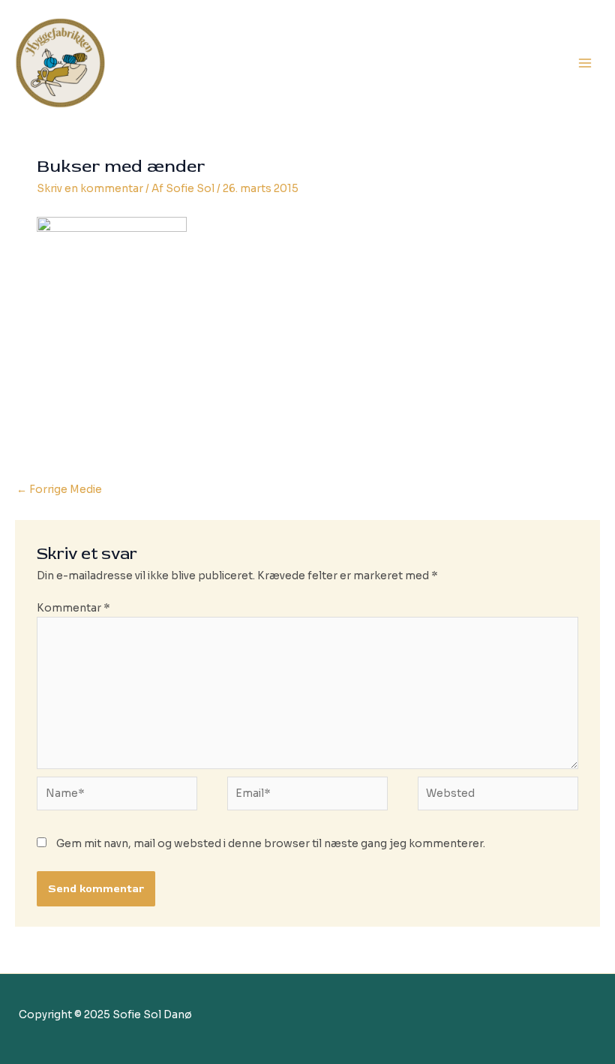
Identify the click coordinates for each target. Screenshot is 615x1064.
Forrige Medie (59, 489)
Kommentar (73, 608)
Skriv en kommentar (90, 188)
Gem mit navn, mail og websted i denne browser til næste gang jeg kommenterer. (270, 843)
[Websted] (498, 797)
